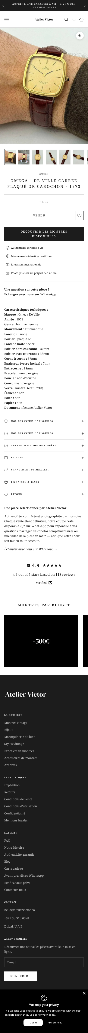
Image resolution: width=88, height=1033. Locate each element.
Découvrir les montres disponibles (44, 234)
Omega (44, 174)
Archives (10, 765)
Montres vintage (15, 723)
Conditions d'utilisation (20, 806)
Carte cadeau (13, 868)
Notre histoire (14, 847)
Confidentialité (14, 813)
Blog (7, 861)
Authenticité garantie (19, 854)
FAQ (7, 840)
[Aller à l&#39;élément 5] (65, 157)
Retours (9, 792)
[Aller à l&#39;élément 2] (24, 157)
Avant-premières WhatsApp (24, 875)
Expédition (12, 785)
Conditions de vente (18, 799)
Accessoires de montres (20, 758)
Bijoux (8, 730)
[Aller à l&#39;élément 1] (10, 157)
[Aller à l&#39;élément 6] (79, 157)
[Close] (84, 993)
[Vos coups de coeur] (74, 19)
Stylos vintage (14, 744)
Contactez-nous (15, 890)
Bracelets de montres (19, 751)
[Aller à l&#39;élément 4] (51, 157)
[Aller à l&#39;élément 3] (38, 157)
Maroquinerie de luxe (19, 737)
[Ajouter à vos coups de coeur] (79, 215)
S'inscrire (20, 976)
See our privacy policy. (42, 1014)
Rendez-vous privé (17, 883)
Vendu (39, 215)
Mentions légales (16, 820)
